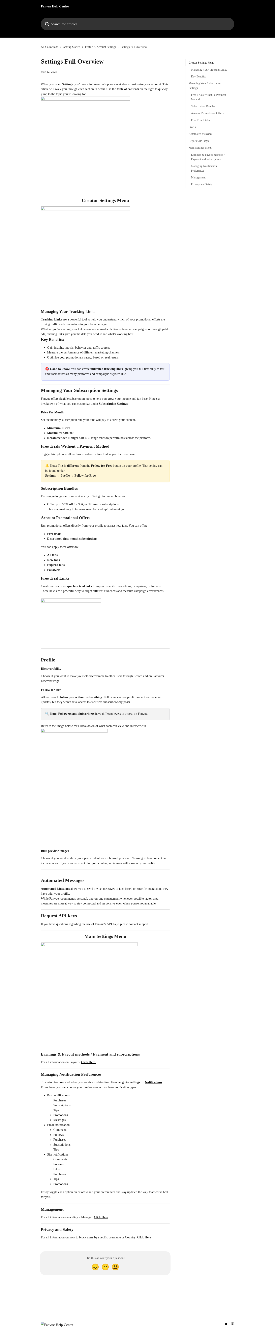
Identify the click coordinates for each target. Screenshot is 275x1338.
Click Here (101, 1217)
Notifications (153, 1082)
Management (198, 177)
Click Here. (88, 1062)
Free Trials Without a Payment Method (208, 97)
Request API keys (199, 140)
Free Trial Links (200, 120)
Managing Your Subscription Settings (205, 85)
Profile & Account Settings (100, 46)
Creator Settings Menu (201, 62)
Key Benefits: (199, 76)
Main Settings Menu (200, 147)
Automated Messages (200, 133)
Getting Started (71, 46)
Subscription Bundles (203, 106)
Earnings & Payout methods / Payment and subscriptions (208, 157)
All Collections (49, 46)
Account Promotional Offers (207, 113)
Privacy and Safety (202, 184)
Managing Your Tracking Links (209, 69)
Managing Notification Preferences (204, 168)
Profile (192, 127)
